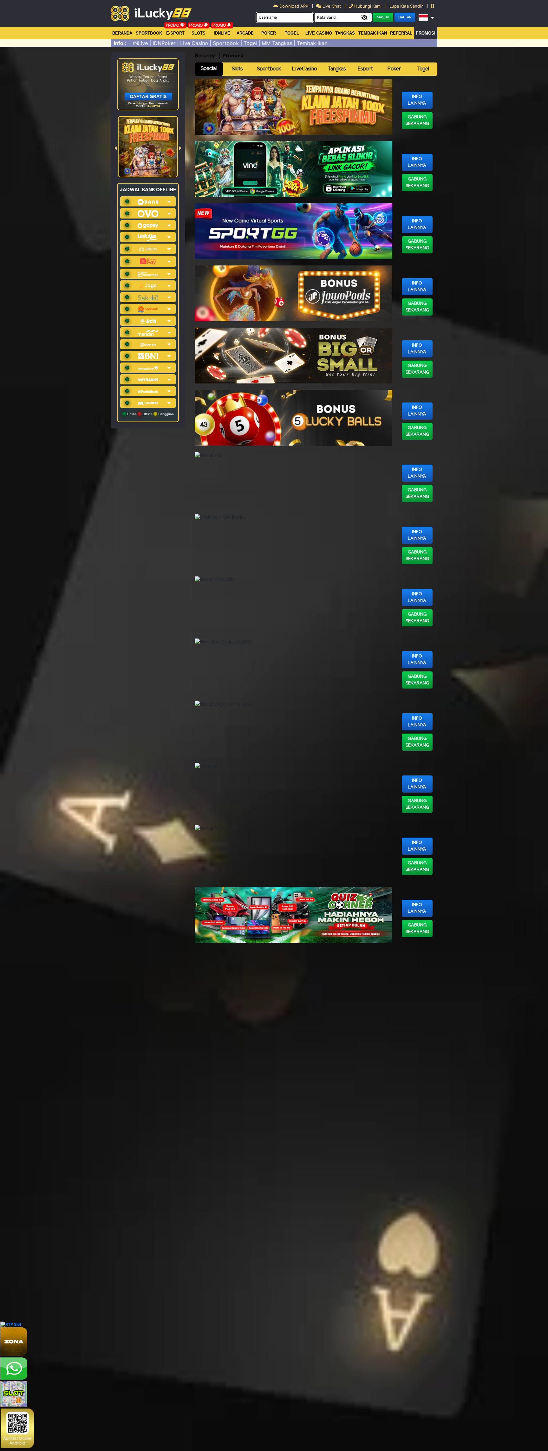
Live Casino (318, 33)
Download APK (294, 6)
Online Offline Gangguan (150, 414)
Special (209, 69)
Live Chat (331, 6)
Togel (423, 69)
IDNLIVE (222, 33)
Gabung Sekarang (417, 120)
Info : (120, 43)
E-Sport (175, 33)
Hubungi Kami (368, 6)
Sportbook (149, 33)
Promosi (425, 33)
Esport (365, 69)
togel (292, 33)
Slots (199, 33)
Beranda (122, 33)
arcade (245, 33)
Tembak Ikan (372, 33)
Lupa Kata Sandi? (406, 6)
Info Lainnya (417, 100)
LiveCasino (304, 69)
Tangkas (345, 33)
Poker (268, 33)
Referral (401, 33)
